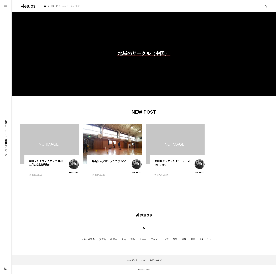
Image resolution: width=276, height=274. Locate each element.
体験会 (142, 239)
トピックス (205, 239)
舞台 (132, 239)
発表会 (113, 239)
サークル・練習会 (85, 239)
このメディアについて (135, 260)
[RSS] (5, 268)
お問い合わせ (156, 260)
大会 (123, 239)
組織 (184, 239)
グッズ (154, 239)
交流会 (102, 239)
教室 (175, 239)
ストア (165, 239)
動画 (193, 239)
